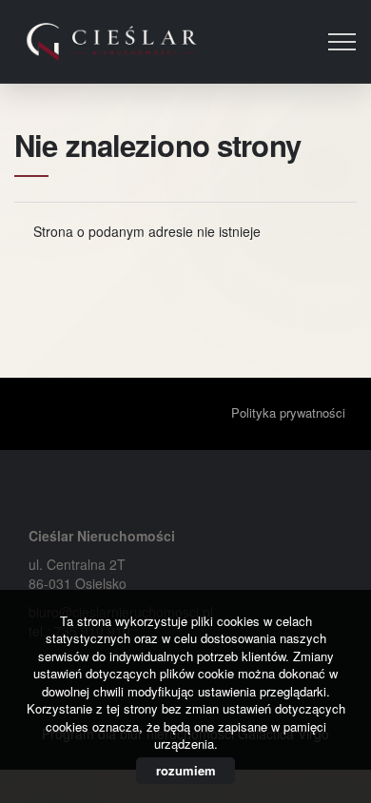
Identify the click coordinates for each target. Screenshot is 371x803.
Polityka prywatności (288, 412)
